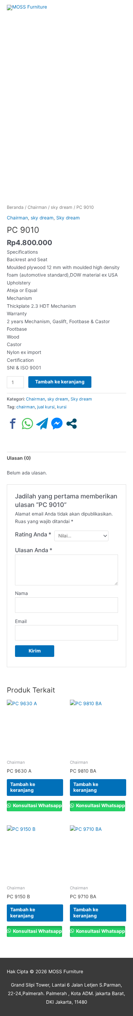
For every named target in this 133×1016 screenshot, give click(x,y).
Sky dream (68, 217)
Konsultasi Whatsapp (37, 805)
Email (21, 621)
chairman (25, 406)
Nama (21, 593)
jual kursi (46, 406)
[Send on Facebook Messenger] (57, 424)
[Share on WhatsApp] (27, 424)
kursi (61, 406)
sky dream (61, 207)
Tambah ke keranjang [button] (22, 787)
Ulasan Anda (34, 550)
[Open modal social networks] (71, 424)
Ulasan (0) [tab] (19, 458)
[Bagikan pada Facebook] (13, 424)
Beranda (15, 207)
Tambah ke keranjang (60, 381)
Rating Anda (33, 534)
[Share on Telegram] (42, 424)
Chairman (37, 207)
